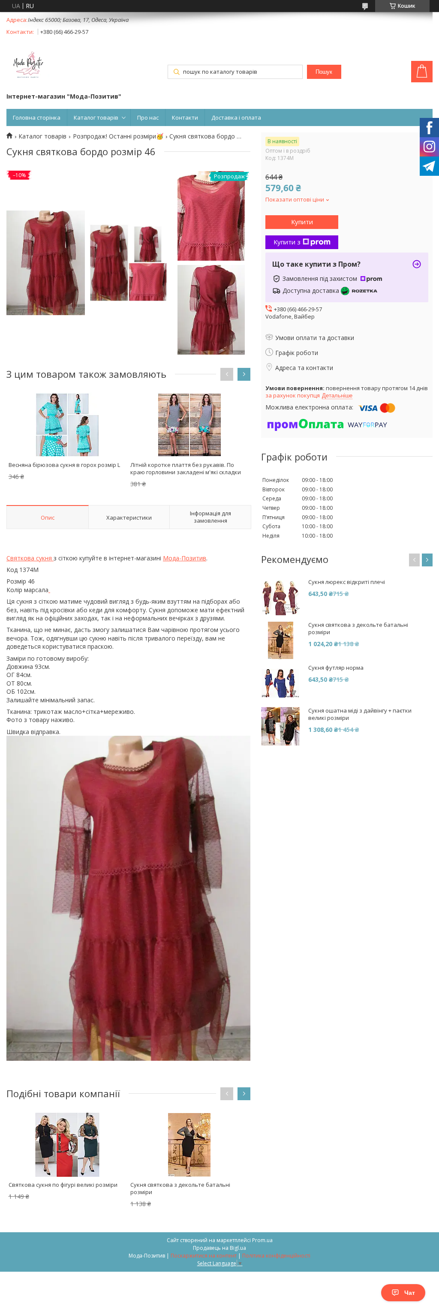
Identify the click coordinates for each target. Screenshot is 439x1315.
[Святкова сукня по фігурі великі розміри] (67, 1145)
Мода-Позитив (184, 558)
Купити (302, 221)
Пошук (324, 72)
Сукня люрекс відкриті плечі (346, 582)
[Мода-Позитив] (27, 65)
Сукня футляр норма (336, 667)
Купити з (287, 242)
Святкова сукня (30, 558)
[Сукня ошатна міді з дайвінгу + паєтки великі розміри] (280, 726)
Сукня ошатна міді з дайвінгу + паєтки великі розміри (360, 714)
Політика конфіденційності (276, 1255)
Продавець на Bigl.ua (219, 1248)
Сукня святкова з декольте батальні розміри (180, 1188)
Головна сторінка (36, 117)
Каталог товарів (96, 117)
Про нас (148, 117)
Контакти (185, 117)
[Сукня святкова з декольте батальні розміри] (189, 1145)
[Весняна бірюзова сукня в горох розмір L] (67, 425)
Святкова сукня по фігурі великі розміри (63, 1185)
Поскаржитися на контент (204, 1255)
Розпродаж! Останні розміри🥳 (118, 136)
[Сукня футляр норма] (280, 683)
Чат (409, 1292)
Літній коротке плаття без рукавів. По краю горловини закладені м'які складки (185, 468)
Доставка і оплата (236, 117)
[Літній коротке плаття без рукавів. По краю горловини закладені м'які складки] (189, 425)
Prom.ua (262, 1240)
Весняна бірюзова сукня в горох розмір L (64, 465)
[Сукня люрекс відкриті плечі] (280, 597)
